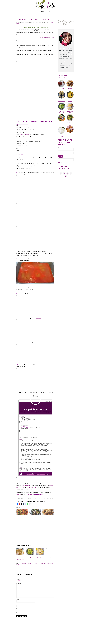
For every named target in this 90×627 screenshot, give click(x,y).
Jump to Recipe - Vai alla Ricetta (31, 27)
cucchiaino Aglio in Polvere (27, 429)
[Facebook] (67, 173)
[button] (31, 408)
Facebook (18, 494)
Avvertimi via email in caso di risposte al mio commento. (27, 610)
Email (17, 604)
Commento (18, 583)
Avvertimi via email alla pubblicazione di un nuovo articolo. (27, 613)
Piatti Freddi (51, 563)
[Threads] (71, 173)
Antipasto (22, 563)
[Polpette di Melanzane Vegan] (48, 512)
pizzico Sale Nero (24, 427)
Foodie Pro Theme (57, 624)
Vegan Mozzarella (24, 134)
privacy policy (60, 162)
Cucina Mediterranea (37, 563)
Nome (17, 599)
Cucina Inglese (30, 563)
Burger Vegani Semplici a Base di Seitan (61, 124)
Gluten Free (43, 563)
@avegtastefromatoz (30, 474)
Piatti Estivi (47, 563)
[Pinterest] (61, 173)
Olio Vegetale (23, 426)
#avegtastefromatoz (41, 474)
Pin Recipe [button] (22, 400)
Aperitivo (26, 563)
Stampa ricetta (44, 27)
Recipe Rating (19, 579)
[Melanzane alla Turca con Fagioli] (22, 512)
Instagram (30, 494)
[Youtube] (66, 176)
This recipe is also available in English (47, 37)
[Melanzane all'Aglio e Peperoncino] (35, 512)
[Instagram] (64, 173)
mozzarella (38, 318)
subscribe (60, 156)
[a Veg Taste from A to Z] (45, 8)
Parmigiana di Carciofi (31, 487)
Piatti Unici (18, 564)
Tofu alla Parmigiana (26, 485)
